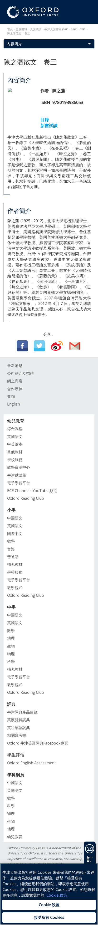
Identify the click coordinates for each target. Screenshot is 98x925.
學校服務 (14, 459)
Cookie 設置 (49, 904)
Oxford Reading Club (25, 498)
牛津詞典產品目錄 (22, 712)
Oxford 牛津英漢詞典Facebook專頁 (37, 743)
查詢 (11, 396)
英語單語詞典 (18, 727)
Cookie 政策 (56, 895)
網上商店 (14, 381)
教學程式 (14, 587)
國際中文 (14, 533)
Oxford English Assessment (31, 763)
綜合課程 (14, 428)
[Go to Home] (33, 12)
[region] (49, 894)
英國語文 (14, 436)
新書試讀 (49, 125)
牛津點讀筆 (16, 475)
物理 (11, 653)
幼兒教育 (14, 836)
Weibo (57, 345)
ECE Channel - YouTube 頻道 (32, 490)
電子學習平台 (18, 482)
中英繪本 (14, 444)
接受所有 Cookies (49, 917)
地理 (11, 638)
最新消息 (14, 365)
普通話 (13, 556)
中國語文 (14, 518)
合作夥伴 (14, 388)
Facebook (22, 345)
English (13, 404)
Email (75, 345)
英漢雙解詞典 (18, 719)
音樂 (11, 549)
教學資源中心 (18, 467)
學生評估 (15, 755)
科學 (11, 661)
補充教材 (14, 564)
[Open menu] (89, 29)
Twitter (39, 345)
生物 (11, 646)
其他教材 (14, 452)
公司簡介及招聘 (20, 373)
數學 (11, 541)
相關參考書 (16, 735)
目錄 (44, 119)
